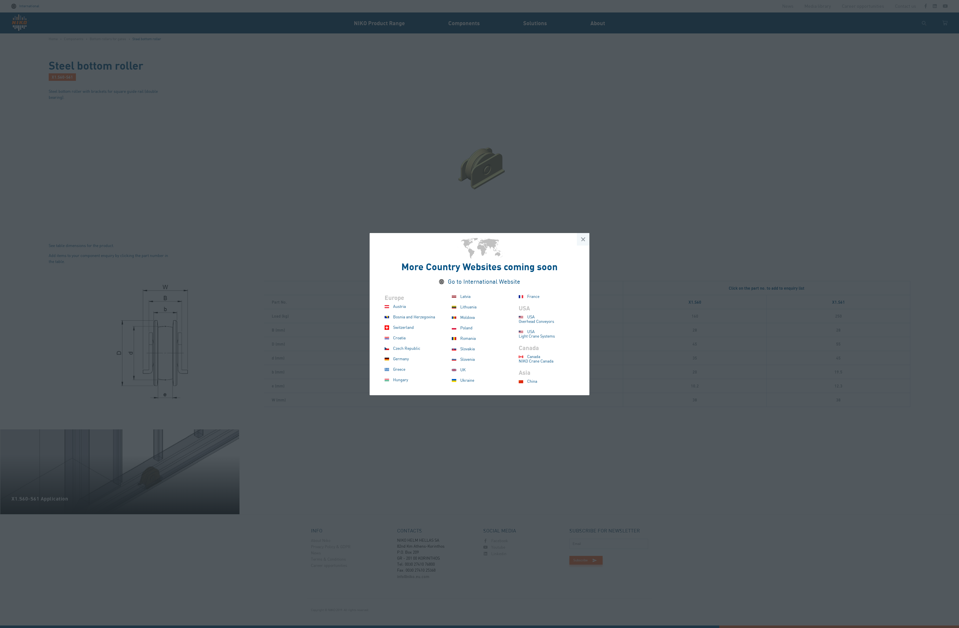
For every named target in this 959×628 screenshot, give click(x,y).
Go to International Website (484, 282)
